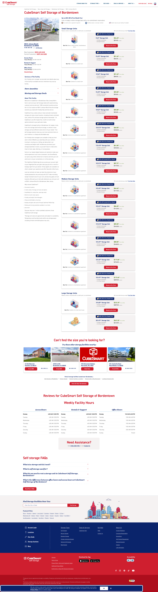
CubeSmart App (83, 530)
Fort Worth (66, 516)
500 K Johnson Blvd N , (31, 45)
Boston (56, 513)
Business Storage (65, 536)
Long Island (40, 513)
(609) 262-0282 (42, 54)
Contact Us (87, 446)
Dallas (61, 516)
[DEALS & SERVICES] (124, 3)
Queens (34, 513)
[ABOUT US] (134, 3)
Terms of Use (55, 560)
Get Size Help (131, 31)
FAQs (99, 530)
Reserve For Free (111, 46)
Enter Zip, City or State (31, 505)
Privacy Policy (34, 590)
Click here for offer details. (28, 584)
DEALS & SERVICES (118, 3)
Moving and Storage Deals (36, 93)
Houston (57, 516)
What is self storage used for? (35, 469)
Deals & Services (84, 528)
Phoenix (47, 518)
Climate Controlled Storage (67, 539)
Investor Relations (120, 530)
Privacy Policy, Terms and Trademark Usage (62, 563)
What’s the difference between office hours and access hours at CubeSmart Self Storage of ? (54, 480)
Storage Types (65, 528)
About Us (119, 528)
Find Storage (73, 505)
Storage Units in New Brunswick (92, 379)
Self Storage (64, 530)
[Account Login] (155, 3)
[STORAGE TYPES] (99, 3)
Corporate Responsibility (122, 533)
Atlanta (33, 516)
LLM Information (120, 547)
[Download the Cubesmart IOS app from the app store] (84, 560)
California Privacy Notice (57, 566)
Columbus (46, 513)
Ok (104, 588)
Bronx (24, 513)
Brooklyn (29, 513)
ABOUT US (130, 3)
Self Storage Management (122, 539)
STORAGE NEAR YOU (82, 3)
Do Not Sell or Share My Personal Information (62, 569)
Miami (37, 516)
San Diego (41, 518)
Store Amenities (31, 88)
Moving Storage (64, 533)
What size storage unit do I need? (36, 464)
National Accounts (120, 542)
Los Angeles (34, 518)
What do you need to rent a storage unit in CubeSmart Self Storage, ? (50, 474)
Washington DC (26, 516)
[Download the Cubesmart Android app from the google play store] (95, 560)
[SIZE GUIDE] (110, 3)
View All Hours (28, 72)
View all (52, 518)
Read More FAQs (29, 489)
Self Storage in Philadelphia (51, 379)
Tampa (46, 516)
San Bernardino (26, 518)
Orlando (42, 516)
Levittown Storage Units (108, 379)
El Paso (61, 513)
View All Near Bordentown (79, 384)
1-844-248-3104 (75, 446)
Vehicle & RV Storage (66, 542)
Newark (52, 513)
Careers (118, 545)
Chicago (51, 516)
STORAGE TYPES (94, 3)
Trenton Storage (63, 379)
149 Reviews (39, 48)
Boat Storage (64, 545)
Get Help (100, 528)
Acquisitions (119, 536)
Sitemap (53, 557)
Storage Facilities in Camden (76, 379)
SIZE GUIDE (106, 3)
